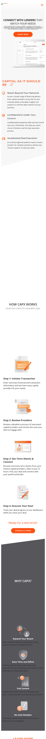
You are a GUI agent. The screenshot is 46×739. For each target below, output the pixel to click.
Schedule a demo (23, 531)
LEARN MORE (23, 34)
